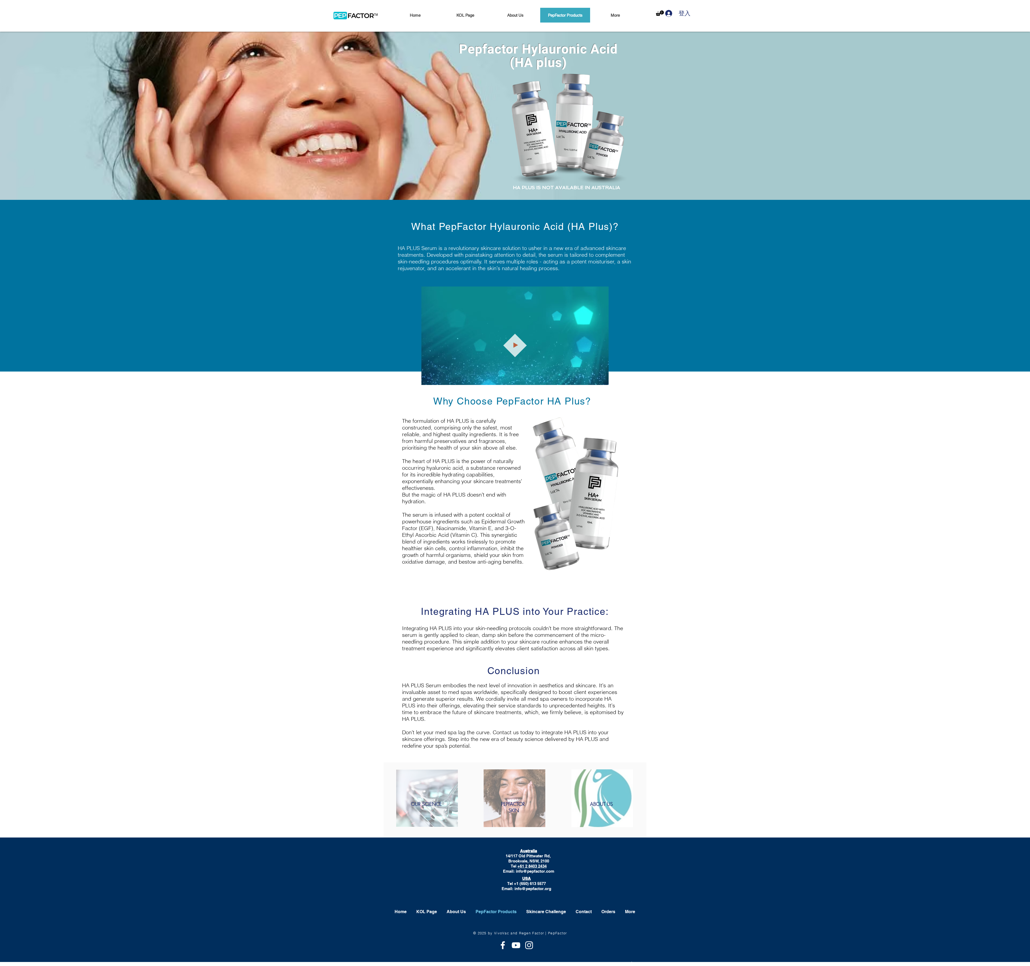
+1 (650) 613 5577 (530, 883)
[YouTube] (516, 945)
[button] (660, 13)
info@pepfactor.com (535, 871)
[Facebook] (503, 945)
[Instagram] (529, 945)
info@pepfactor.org (532, 888)
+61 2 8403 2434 (532, 866)
